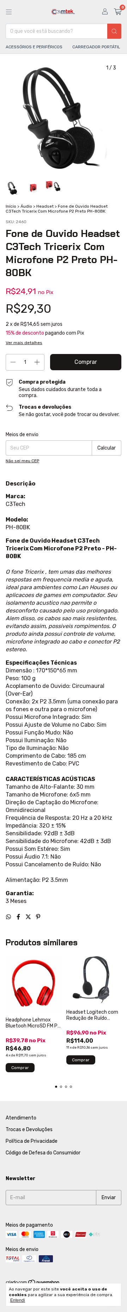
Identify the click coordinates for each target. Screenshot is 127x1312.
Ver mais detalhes (24, 342)
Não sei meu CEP (22, 460)
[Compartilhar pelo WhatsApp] (9, 917)
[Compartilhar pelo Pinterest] (38, 917)
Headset (45, 206)
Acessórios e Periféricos (34, 46)
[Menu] (9, 12)
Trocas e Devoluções (29, 1130)
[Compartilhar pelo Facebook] (19, 917)
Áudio (26, 206)
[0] (117, 12)
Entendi (17, 1300)
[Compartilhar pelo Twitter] (28, 917)
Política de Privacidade (32, 1141)
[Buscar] (114, 31)
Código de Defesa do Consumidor (43, 1153)
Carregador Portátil (96, 46)
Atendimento (21, 1118)
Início (11, 206)
